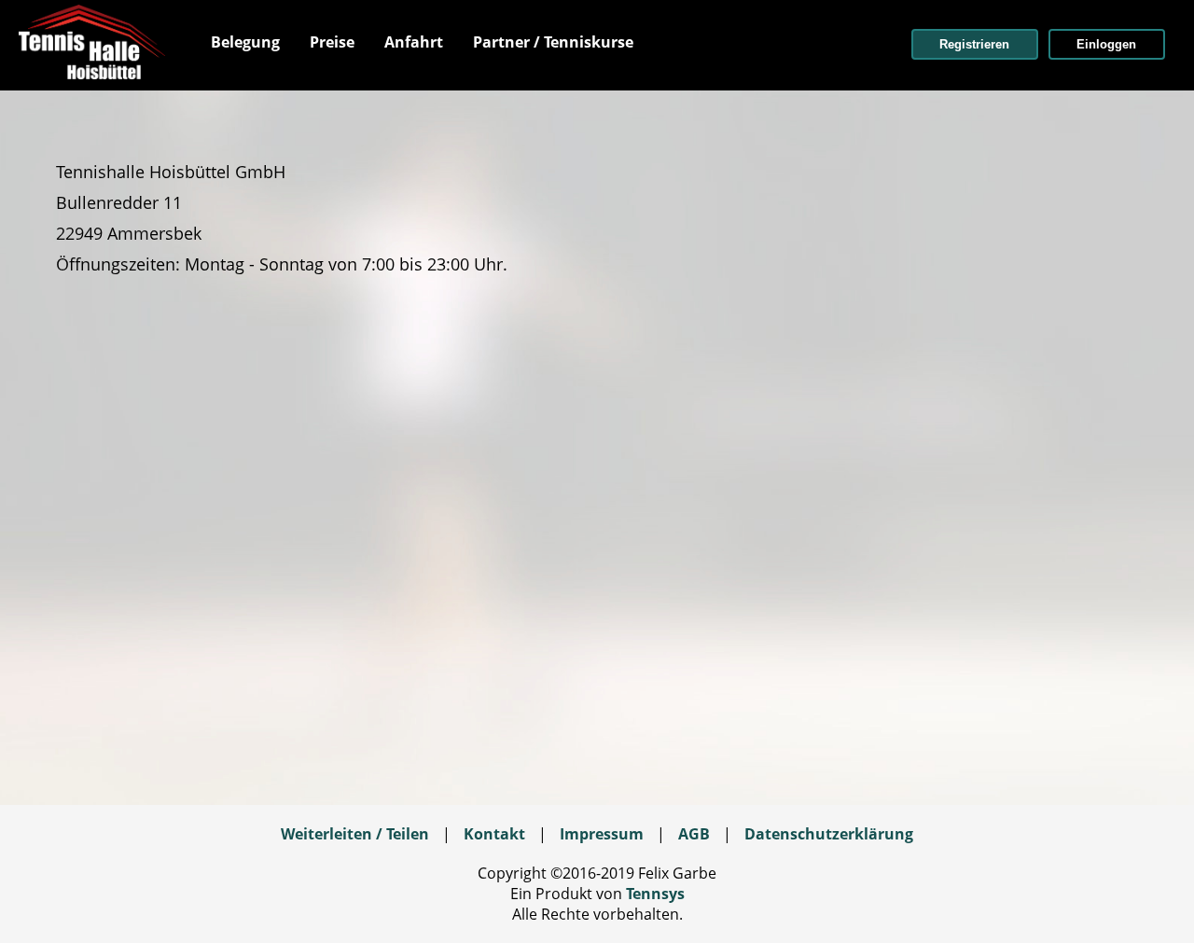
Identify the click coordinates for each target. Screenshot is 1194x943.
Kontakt (494, 834)
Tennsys (655, 893)
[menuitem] (245, 42)
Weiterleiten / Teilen (355, 834)
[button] (974, 44)
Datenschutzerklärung (828, 834)
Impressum (602, 834)
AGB (694, 834)
